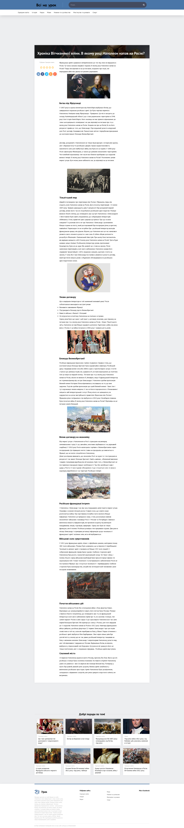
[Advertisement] (92, 31)
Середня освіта (23, 12)
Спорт (95, 12)
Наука (42, 12)
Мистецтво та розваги (81, 12)
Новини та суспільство (62, 12)
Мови (49, 12)
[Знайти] (143, 5)
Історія (34, 12)
